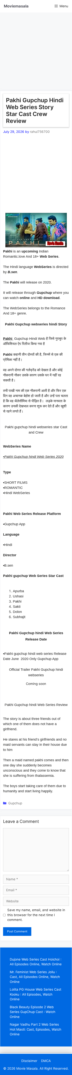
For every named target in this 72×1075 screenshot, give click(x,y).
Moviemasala (16, 6)
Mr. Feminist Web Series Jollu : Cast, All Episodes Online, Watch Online (35, 977)
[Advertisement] (36, 48)
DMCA (46, 1061)
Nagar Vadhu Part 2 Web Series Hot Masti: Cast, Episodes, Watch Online (35, 1029)
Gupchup (15, 803)
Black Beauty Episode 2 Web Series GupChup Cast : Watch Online (32, 1012)
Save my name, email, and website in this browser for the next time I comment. (36, 915)
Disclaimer (29, 1061)
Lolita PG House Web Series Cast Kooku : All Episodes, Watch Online (35, 994)
